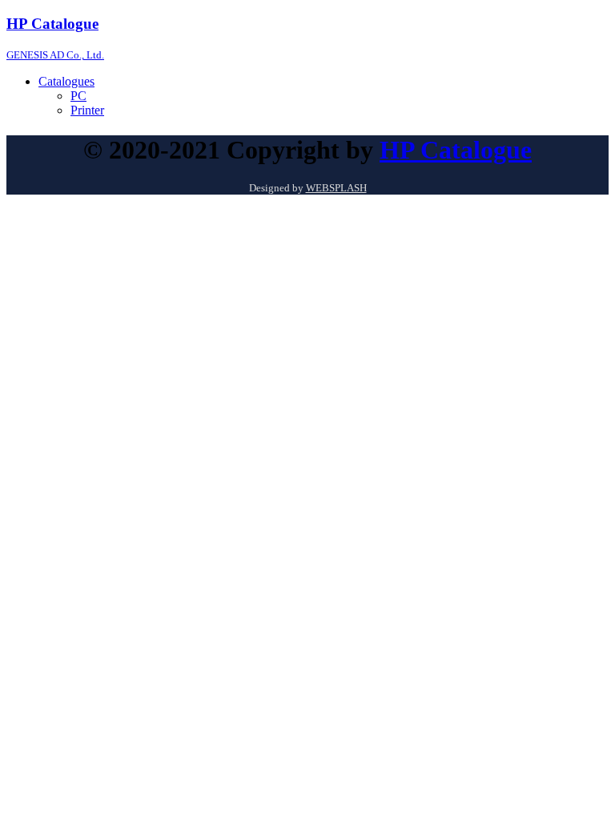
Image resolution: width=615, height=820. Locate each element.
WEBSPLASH (336, 188)
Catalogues (66, 81)
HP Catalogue (456, 149)
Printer (87, 110)
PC (78, 95)
